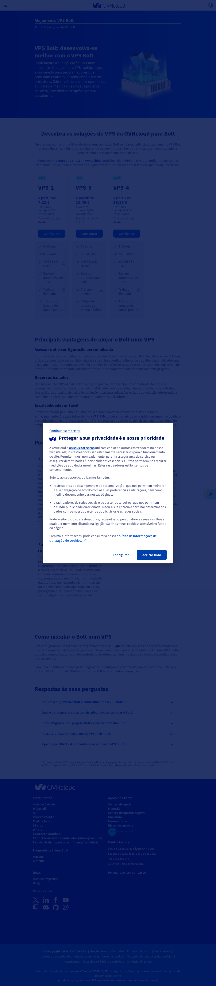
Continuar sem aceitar (65, 430)
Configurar (121, 555)
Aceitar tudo (151, 555)
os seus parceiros (81, 448)
